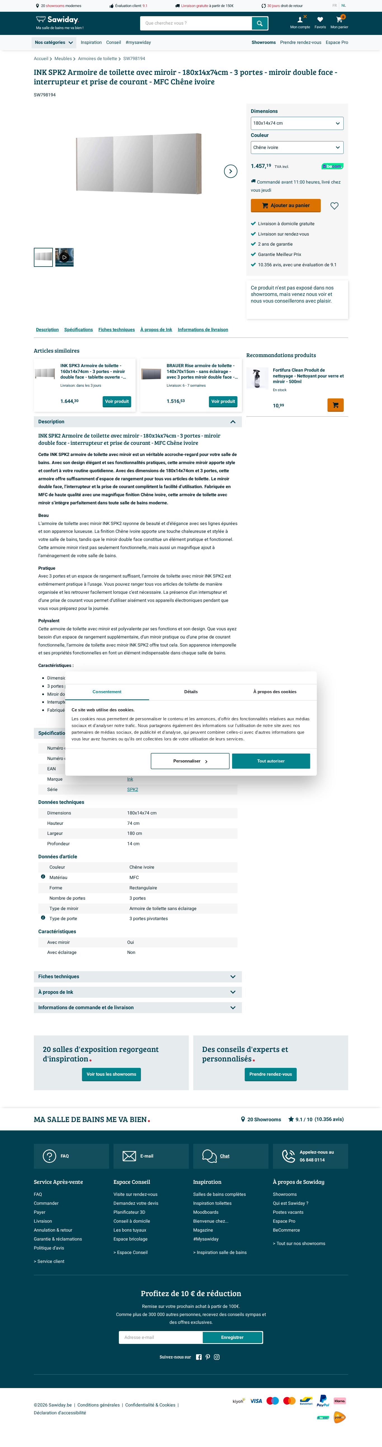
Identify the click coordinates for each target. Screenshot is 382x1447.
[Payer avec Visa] (256, 1401)
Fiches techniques (116, 329)
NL (343, 5)
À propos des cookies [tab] (274, 691)
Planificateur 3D (129, 1212)
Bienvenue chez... (210, 1221)
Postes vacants (288, 1212)
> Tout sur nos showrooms (299, 1243)
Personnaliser (187, 761)
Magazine (203, 1230)
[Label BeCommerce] (323, 1417)
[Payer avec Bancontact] (306, 1401)
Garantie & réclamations (58, 1239)
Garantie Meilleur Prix (279, 254)
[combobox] (196, 23)
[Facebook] (198, 1357)
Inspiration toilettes (212, 1203)
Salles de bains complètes (219, 1194)
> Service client (49, 1261)
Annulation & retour (53, 1230)
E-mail (146, 1156)
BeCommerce (286, 1230)
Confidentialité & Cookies (150, 1405)
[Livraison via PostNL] (340, 1417)
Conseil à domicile (132, 1221)
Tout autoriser (271, 761)
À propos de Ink (156, 329)
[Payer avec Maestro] (273, 1401)
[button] (334, 206)
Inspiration (91, 42)
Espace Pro (337, 42)
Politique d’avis (49, 1248)
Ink (130, 779)
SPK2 (132, 789)
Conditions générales (98, 1405)
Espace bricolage (131, 1239)
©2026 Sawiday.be (53, 1405)
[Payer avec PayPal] (323, 1401)
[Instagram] (216, 1357)
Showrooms (264, 42)
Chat (224, 1156)
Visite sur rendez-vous (135, 1194)
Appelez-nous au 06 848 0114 (317, 1156)
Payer (39, 1212)
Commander (46, 1203)
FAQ (65, 1156)
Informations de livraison (203, 329)
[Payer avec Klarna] (340, 1401)
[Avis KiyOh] (239, 1401)
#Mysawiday (206, 1239)
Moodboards (205, 1212)
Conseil (113, 42)
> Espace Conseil (131, 1252)
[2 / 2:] (64, 257)
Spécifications (78, 329)
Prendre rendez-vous (300, 42)
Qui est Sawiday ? (290, 1203)
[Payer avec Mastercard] (289, 1401)
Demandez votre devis (136, 1203)
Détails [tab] (191, 691)
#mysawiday (138, 42)
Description (47, 329)
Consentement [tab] (107, 691)
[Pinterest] (207, 1357)
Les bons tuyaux (130, 1230)
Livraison (43, 1221)
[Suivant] (230, 171)
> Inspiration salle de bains (220, 1252)
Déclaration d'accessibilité (60, 1413)
